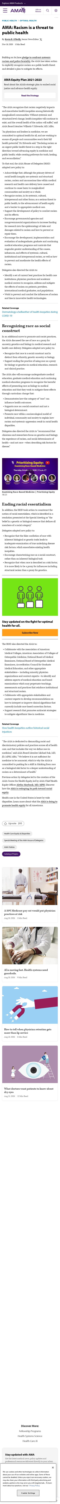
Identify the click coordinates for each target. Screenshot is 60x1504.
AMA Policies (9, 847)
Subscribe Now (30, 632)
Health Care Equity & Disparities (17, 833)
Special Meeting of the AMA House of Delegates (23, 840)
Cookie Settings (28, 1493)
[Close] (53, 1467)
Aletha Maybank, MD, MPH (30, 784)
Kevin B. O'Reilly (13, 39)
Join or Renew (38, 10)
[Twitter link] (40, 39)
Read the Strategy (30, 95)
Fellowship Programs (30, 1431)
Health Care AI (30, 1441)
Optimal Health (28, 21)
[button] (31, 3)
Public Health (9, 21)
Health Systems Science (30, 1436)
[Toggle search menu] (47, 10)
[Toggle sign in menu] (56, 10)
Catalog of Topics (11, 854)
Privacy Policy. (34, 1485)
